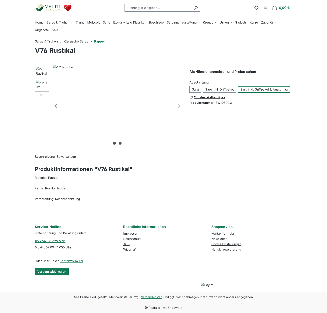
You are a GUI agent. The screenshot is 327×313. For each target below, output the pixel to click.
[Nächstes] (179, 106)
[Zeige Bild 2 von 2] (120, 143)
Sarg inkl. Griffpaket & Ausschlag (264, 89)
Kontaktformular (71, 261)
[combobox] (158, 8)
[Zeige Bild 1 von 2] (114, 143)
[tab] (45, 156)
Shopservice (222, 227)
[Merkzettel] (256, 8)
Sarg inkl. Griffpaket (219, 89)
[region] (108, 106)
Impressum (131, 233)
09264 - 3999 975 (50, 241)
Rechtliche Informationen (144, 227)
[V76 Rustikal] (117, 106)
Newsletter (219, 239)
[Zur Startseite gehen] (54, 7)
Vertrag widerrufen (51, 272)
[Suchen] (195, 8)
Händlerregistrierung (226, 249)
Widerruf (129, 249)
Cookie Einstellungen (226, 244)
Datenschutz (132, 239)
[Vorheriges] (55, 106)
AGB (126, 244)
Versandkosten (151, 297)
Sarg (195, 89)
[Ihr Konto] (265, 8)
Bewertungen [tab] (66, 156)
